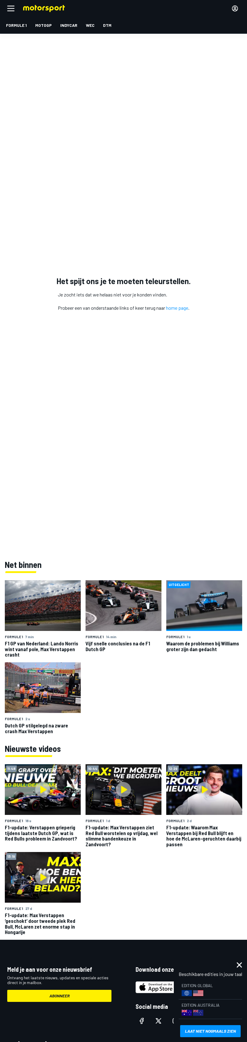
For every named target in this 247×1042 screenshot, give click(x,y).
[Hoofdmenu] (11, 8)
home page (177, 308)
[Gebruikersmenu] (235, 8)
